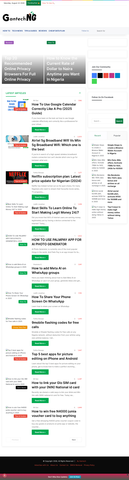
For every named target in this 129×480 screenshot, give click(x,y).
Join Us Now (75, 477)
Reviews (43, 31)
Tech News (17, 31)
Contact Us (64, 465)
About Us (54, 465)
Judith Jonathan (39, 137)
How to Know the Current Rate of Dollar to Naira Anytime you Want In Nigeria (63, 69)
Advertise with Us (42, 465)
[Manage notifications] (5, 475)
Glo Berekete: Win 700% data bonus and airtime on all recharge (115, 180)
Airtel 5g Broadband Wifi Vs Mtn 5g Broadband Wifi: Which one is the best (56, 145)
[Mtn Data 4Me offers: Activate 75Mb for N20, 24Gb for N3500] (99, 165)
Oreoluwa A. (37, 264)
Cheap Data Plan (57, 31)
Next (74, 440)
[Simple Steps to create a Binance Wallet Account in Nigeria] (99, 150)
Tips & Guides (30, 31)
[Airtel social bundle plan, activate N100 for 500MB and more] (99, 196)
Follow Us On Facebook (102, 97)
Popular (117, 135)
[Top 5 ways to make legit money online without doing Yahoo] (99, 212)
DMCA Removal (76, 465)
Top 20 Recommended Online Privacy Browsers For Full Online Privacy (20, 69)
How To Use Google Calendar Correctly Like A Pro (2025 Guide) (67, 3)
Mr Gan (35, 100)
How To (6, 31)
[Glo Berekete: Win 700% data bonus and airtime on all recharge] (99, 180)
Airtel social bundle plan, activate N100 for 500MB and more (114, 196)
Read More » (40, 130)
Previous (15, 440)
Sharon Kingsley (39, 236)
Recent (97, 135)
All (80, 93)
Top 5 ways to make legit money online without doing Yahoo (114, 212)
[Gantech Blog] (20, 16)
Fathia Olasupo (38, 173)
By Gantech (81, 461)
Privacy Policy (89, 465)
